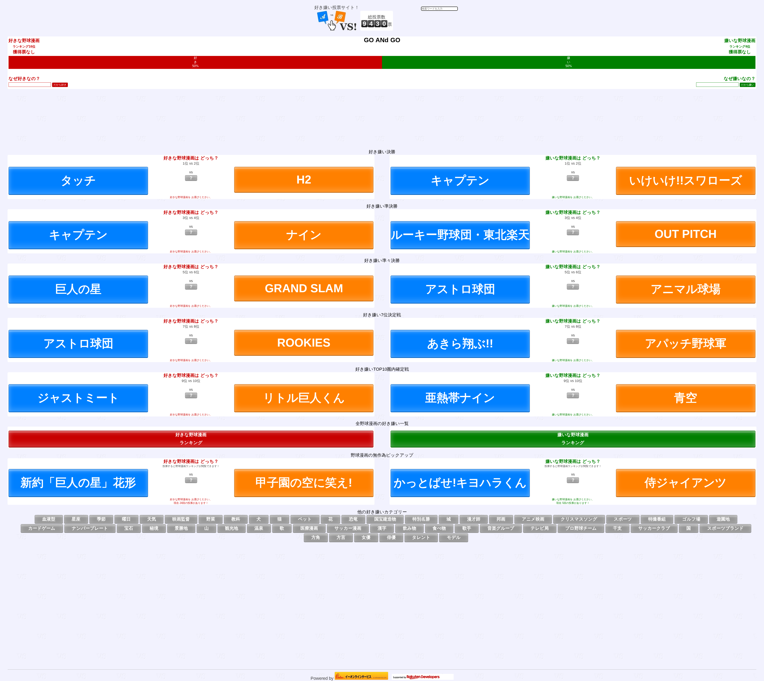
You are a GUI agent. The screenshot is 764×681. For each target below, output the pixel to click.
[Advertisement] (426, 21)
